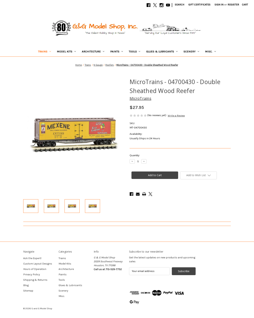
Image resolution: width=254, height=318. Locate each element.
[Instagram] (161, 5)
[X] (155, 5)
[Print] (144, 194)
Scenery (190, 51)
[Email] (138, 194)
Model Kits (64, 51)
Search (179, 4)
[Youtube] (168, 5)
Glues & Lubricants (160, 51)
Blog (26, 285)
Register (233, 4)
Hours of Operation (34, 269)
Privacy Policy (31, 274)
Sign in (219, 4)
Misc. (208, 51)
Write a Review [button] (176, 115)
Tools (133, 51)
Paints (114, 51)
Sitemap (28, 290)
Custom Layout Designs (37, 263)
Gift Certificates (199, 4)
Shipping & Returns (35, 279)
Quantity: (135, 155)
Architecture (91, 51)
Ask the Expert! (32, 258)
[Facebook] (148, 5)
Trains (42, 51)
